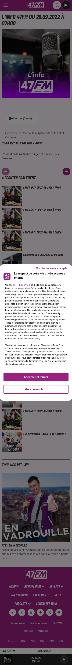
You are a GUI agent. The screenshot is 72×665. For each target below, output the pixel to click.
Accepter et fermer (36, 377)
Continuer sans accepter (52, 268)
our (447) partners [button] (21, 284)
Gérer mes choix (36, 389)
